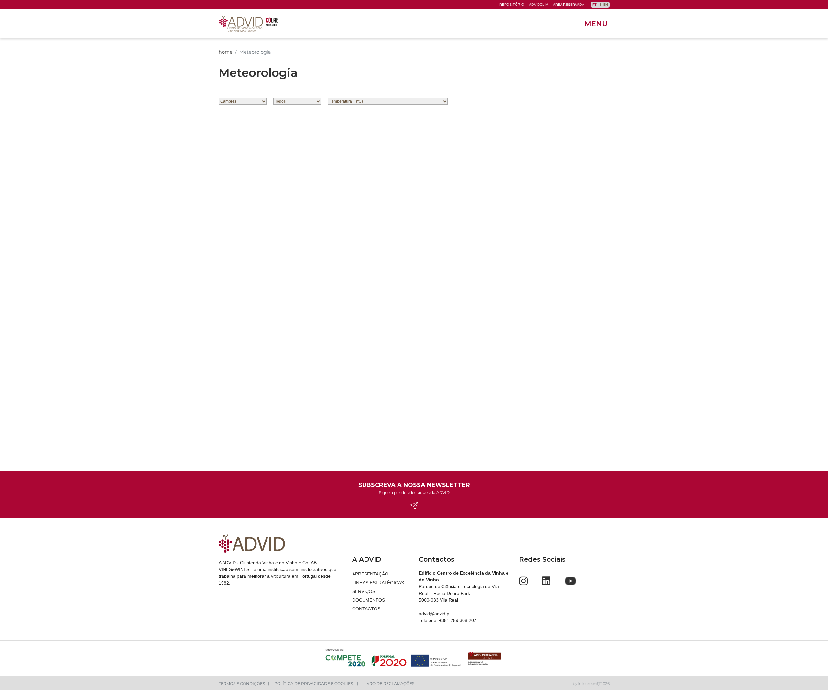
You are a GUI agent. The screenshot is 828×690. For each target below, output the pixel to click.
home (226, 52)
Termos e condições (242, 683)
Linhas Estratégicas (378, 582)
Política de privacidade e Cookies (314, 683)
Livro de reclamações (388, 683)
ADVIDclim (538, 4)
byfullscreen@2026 (591, 683)
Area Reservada (568, 4)
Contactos (366, 608)
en (605, 4)
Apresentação (370, 573)
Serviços (363, 591)
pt (595, 4)
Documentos (368, 600)
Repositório (511, 4)
